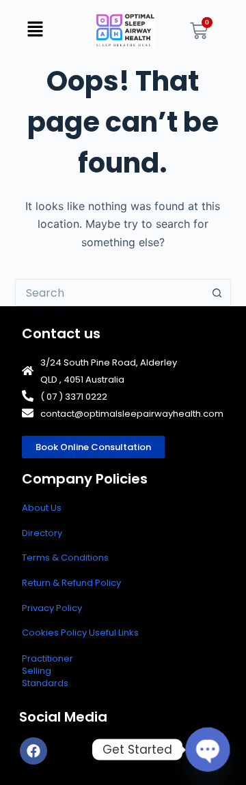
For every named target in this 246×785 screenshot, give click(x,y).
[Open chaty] (207, 749)
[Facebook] (33, 751)
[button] (35, 30)
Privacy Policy (52, 608)
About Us (42, 507)
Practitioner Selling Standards (47, 671)
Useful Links (114, 632)
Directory (42, 533)
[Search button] (217, 292)
